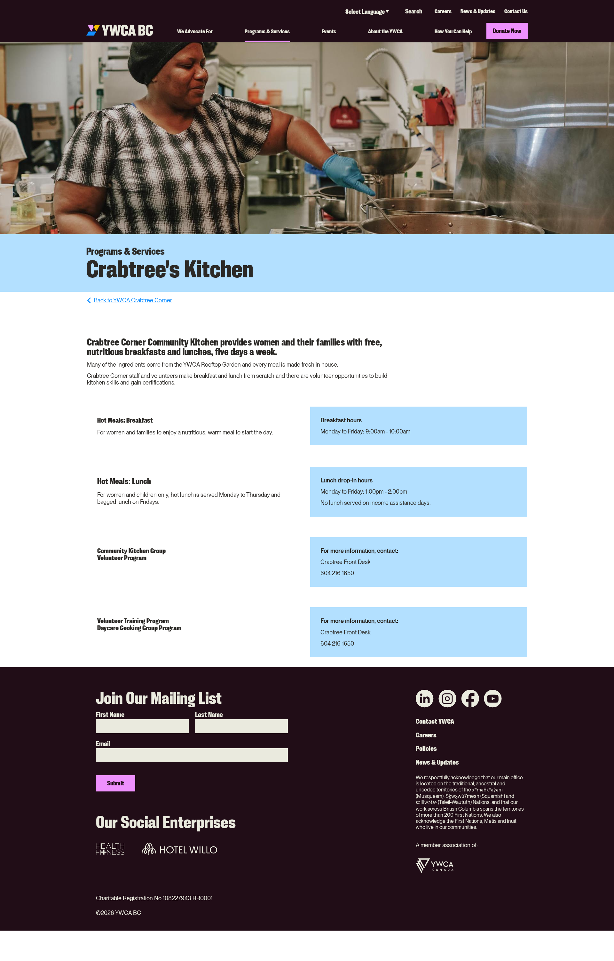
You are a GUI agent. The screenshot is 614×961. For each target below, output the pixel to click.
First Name (110, 715)
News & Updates (477, 11)
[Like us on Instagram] (447, 699)
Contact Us (516, 11)
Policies (426, 748)
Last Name (209, 715)
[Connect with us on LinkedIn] (425, 699)
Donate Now (507, 30)
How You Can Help (453, 31)
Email (103, 744)
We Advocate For (195, 31)
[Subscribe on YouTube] (493, 699)
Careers (443, 11)
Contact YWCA (435, 721)
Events (329, 31)
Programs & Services (267, 31)
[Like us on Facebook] (470, 699)
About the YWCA (385, 31)
